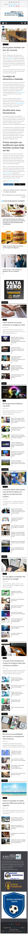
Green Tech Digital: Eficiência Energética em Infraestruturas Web (17, 549)
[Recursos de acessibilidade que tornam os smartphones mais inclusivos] (14, 722)
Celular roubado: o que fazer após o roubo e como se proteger (18, 759)
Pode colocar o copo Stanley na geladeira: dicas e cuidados (12, 270)
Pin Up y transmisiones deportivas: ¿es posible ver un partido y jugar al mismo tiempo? (18, 462)
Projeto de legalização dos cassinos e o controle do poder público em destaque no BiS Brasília (17, 444)
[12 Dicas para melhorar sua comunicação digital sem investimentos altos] (5, 620)
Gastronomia (5, 44)
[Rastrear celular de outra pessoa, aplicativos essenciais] (5, 774)
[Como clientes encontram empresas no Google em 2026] (14, 311)
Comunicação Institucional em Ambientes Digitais (17, 627)
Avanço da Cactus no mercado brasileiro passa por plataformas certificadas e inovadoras (18, 436)
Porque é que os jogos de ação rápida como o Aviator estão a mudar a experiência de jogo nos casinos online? (18, 420)
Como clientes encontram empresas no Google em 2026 (14, 323)
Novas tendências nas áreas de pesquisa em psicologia (18, 686)
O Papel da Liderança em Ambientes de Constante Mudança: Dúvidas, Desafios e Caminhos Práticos (17, 367)
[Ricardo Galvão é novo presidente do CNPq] (5, 701)
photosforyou (11, 181)
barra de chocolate (7, 173)
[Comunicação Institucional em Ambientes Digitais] (5, 628)
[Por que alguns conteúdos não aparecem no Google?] (14, 565)
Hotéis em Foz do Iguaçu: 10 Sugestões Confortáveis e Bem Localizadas (17, 827)
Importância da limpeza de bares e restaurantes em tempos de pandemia (14, 191)
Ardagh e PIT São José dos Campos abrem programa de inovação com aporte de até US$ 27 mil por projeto (18, 511)
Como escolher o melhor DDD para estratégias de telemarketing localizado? (17, 767)
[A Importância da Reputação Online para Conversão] (5, 607)
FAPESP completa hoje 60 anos (17, 707)
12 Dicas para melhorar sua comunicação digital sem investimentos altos (17, 620)
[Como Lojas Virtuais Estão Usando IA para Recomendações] (5, 614)
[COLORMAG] (11, 854)
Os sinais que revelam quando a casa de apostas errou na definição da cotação (18, 429)
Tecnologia (5, 486)
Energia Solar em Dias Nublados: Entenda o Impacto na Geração (18, 542)
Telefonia (5, 731)
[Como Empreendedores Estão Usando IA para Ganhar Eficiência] (5, 376)
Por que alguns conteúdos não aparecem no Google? (14, 578)
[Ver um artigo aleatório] (25, 23)
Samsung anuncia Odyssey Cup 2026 (12, 404)
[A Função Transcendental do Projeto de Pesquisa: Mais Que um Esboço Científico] (14, 649)
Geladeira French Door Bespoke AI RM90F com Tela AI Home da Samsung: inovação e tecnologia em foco (18, 534)
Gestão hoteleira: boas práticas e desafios (18, 834)
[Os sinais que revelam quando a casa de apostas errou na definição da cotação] (5, 429)
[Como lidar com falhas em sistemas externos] (5, 634)
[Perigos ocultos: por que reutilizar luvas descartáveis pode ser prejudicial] (5, 679)
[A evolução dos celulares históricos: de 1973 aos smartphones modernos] (5, 753)
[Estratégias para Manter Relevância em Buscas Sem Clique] (5, 593)
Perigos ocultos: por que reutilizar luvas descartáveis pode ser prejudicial (17, 679)
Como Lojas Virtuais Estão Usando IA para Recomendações (18, 613)
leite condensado (19, 103)
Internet (4, 573)
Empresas (4, 319)
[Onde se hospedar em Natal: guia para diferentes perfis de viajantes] (14, 789)
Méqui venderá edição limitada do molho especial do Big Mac (13, 247)
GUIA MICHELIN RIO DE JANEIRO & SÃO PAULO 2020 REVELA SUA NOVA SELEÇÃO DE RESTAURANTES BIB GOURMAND (14, 221)
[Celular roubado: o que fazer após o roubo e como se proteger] (5, 760)
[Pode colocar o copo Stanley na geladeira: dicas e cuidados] (14, 255)
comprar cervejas (21, 92)
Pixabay (17, 181)
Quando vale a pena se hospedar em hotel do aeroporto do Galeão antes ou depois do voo (18, 841)
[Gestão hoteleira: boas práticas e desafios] (5, 835)
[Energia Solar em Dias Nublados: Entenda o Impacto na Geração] (5, 543)
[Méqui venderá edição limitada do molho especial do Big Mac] (14, 231)
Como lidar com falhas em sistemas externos (16, 634)
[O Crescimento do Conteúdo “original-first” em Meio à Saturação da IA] (5, 520)
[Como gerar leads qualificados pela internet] (5, 600)
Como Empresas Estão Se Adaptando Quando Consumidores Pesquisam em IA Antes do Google (18, 358)
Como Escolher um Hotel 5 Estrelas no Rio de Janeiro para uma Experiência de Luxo (17, 819)
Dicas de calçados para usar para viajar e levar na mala (13, 196)
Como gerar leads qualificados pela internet (17, 600)
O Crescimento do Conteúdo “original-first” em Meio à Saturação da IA (17, 519)
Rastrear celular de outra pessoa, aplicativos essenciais (18, 774)
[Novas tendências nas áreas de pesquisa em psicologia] (5, 687)
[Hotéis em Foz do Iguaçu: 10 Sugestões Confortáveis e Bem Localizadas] (5, 827)
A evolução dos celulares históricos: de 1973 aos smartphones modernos (16, 752)
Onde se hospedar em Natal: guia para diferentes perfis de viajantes (14, 803)
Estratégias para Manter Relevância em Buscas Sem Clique (17, 593)
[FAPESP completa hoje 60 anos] (5, 708)
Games (4, 400)
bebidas (11, 58)
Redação (5, 52)
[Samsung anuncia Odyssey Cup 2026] (14, 392)
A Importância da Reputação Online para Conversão (17, 606)
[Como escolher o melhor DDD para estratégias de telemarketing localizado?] (5, 767)
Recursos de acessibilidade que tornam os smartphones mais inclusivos (13, 736)
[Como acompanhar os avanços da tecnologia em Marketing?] (5, 527)
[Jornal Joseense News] (3, 23)
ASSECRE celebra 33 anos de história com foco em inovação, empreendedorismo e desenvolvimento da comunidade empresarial (18, 340)
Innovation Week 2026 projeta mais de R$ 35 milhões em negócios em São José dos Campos (14, 493)
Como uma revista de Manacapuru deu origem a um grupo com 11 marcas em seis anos (17, 349)
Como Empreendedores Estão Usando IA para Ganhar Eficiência (17, 376)
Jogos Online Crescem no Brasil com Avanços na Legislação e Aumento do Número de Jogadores (18, 453)
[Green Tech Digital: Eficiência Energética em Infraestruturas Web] (5, 549)
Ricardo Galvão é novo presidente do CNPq (16, 700)
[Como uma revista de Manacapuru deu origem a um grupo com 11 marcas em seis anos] (5, 350)
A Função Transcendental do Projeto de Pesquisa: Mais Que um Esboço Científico (14, 663)
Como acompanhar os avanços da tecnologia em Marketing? (17, 526)
